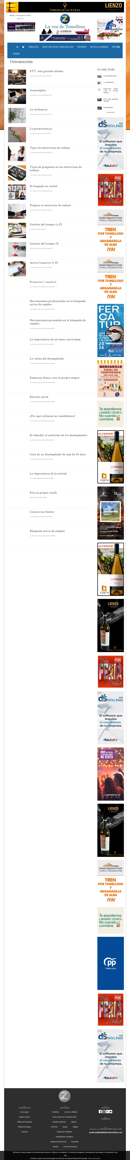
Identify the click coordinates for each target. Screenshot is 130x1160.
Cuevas (65, 1127)
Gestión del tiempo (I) (44, 244)
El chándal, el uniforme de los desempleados (58, 435)
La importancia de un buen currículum (55, 339)
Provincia (81, 47)
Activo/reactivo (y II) (44, 263)
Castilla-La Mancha (99, 47)
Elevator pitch (39, 397)
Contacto (24, 1132)
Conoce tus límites (42, 512)
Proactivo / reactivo (43, 282)
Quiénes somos (24, 1117)
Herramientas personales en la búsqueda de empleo (58, 321)
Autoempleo (38, 90)
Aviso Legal (24, 1112)
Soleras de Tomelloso (64, 1132)
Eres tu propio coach (43, 493)
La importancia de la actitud (48, 473)
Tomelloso (33, 47)
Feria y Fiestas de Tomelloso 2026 (58, 47)
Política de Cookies (24, 1127)
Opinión (16, 54)
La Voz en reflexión (70, 1112)
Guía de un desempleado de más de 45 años (58, 454)
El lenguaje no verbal (43, 186)
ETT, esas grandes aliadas (46, 71)
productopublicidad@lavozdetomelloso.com (105, 1132)
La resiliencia (38, 109)
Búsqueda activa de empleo (47, 531)
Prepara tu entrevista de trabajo (50, 205)
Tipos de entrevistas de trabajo (50, 148)
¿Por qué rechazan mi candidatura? (52, 416)
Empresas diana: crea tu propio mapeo (55, 378)
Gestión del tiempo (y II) (46, 224)
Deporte (75, 1127)
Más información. (94, 1158)
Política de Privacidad (24, 1122)
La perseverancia (41, 129)
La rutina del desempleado (47, 358)
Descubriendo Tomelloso (64, 1137)
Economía (74, 1142)
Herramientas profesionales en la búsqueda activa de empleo (58, 302)
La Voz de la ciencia (70, 1147)
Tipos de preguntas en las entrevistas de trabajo (56, 168)
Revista (55, 1147)
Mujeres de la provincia (58, 1142)
